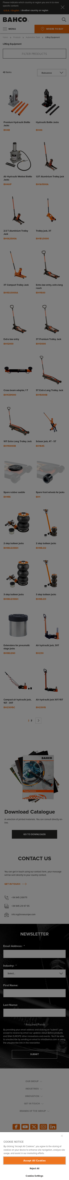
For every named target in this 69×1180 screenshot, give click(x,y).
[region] (34, 1156)
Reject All (34, 1168)
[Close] (62, 1136)
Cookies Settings (34, 1176)
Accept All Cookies (34, 1160)
